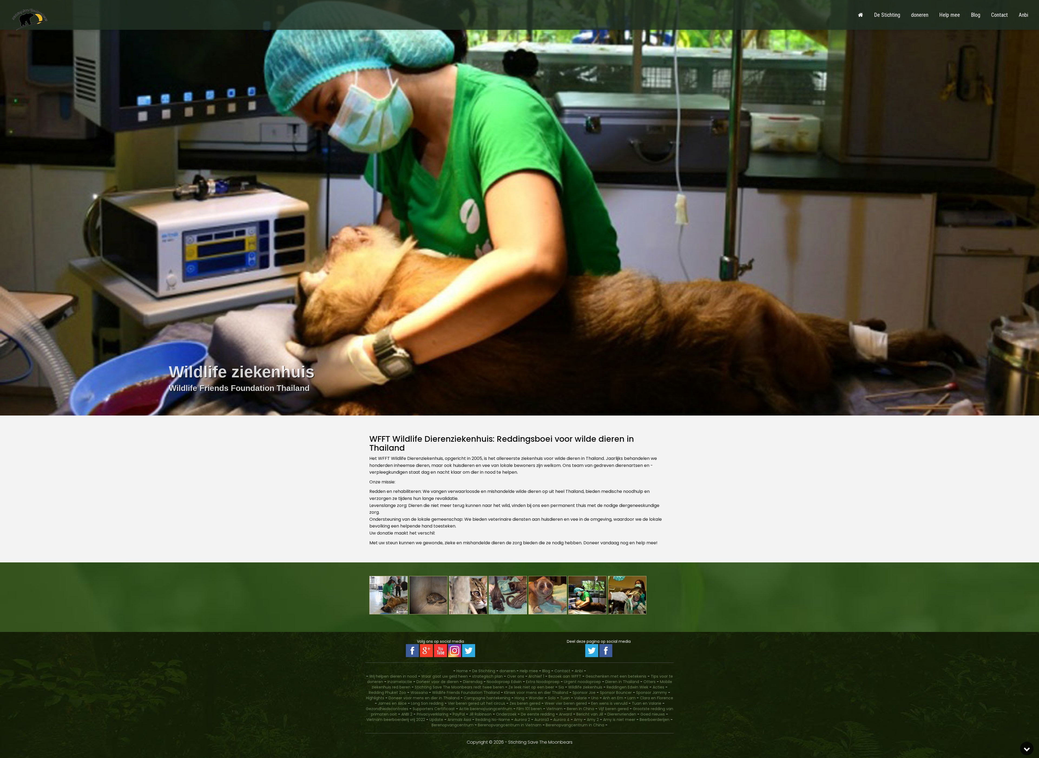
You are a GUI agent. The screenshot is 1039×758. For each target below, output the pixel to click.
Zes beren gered (524, 703)
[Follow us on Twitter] (468, 650)
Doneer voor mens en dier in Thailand (424, 698)
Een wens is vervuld (609, 703)
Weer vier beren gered (566, 703)
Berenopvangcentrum (453, 725)
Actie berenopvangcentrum (485, 708)
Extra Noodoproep (543, 681)
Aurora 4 (561, 719)
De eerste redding (538, 714)
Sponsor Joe (584, 692)
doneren (919, 15)
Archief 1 (536, 676)
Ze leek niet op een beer (531, 687)
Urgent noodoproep (582, 681)
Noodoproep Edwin (504, 681)
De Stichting (887, 15)
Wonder (536, 698)
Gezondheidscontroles (387, 708)
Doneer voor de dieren (437, 681)
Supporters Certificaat (434, 708)
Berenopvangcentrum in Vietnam (509, 725)
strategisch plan (487, 676)
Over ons (515, 676)
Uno (595, 698)
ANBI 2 (406, 714)
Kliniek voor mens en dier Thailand (536, 692)
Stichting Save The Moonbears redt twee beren (459, 687)
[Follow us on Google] (426, 650)
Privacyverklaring (432, 714)
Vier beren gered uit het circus (476, 703)
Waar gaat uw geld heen (444, 676)
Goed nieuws (652, 714)
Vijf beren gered (614, 708)
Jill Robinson (480, 714)
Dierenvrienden (621, 714)
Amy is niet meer (619, 719)
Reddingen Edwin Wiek (627, 687)
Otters (649, 681)
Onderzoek (506, 714)
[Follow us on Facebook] (412, 650)
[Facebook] (605, 650)
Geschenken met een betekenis (616, 676)
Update (436, 719)
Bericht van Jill (589, 714)
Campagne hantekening (487, 698)
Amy (578, 719)
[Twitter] (591, 650)
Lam (631, 698)
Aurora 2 (522, 719)
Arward (565, 714)
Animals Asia (459, 719)
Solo (552, 698)
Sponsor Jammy (651, 692)
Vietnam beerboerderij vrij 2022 (395, 719)
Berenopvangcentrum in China (575, 725)
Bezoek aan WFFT (564, 676)
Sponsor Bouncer (616, 692)
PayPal (459, 714)
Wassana (419, 692)
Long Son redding (427, 703)
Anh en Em (613, 698)
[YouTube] (440, 650)
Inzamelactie (399, 681)
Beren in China (580, 708)
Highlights (375, 698)
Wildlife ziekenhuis (585, 687)
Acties (658, 687)
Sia (561, 687)
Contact (999, 15)
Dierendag (472, 681)
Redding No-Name (492, 719)
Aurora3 (541, 719)
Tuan (565, 698)
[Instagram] (454, 650)
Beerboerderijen (654, 719)
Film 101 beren (529, 708)
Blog (975, 15)
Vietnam (554, 708)
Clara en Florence (656, 698)
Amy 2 (593, 719)
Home (462, 671)
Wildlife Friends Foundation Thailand (466, 692)
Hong (519, 698)
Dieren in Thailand (622, 681)
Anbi (1023, 15)
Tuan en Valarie (646, 703)
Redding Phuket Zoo (387, 692)
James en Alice (392, 703)
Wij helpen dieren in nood (393, 676)
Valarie (580, 698)
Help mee (949, 15)
